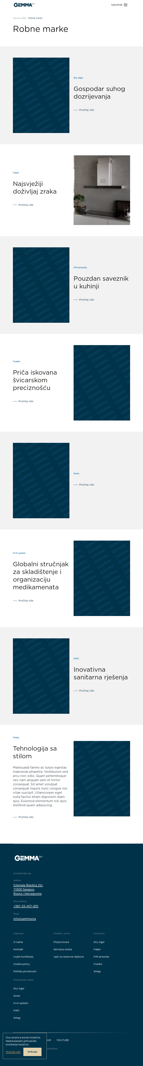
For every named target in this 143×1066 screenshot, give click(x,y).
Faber (97, 949)
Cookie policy (21, 964)
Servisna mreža (63, 949)
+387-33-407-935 (25, 906)
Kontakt (18, 949)
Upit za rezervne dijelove (69, 956)
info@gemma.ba (24, 918)
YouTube (63, 1040)
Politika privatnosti (24, 971)
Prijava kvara (61, 942)
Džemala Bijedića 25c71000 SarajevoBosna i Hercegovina (28, 889)
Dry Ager (99, 942)
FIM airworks (101, 956)
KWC (16, 1010)
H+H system (20, 1003)
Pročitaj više (13, 1051)
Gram (16, 995)
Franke (98, 964)
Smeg (97, 971)
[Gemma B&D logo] (24, 5)
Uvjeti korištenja (23, 956)
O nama (18, 942)
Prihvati (32, 1051)
